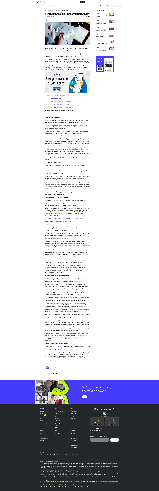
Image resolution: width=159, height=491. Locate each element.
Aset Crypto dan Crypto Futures (76, 481)
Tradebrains (56, 360)
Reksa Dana (58, 482)
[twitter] (86, 17)
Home (46, 10)
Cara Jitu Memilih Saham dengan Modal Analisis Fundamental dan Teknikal (69, 297)
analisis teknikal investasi (78, 309)
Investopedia (50, 360)
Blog (48, 10)
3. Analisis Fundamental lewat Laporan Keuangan (60, 99)
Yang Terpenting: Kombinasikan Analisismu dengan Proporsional (60, 105)
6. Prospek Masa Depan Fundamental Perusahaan (60, 104)
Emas (55, 481)
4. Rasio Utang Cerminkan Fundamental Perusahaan (60, 101)
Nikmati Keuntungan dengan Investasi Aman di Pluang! (61, 107)
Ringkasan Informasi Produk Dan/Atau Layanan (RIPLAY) (52, 484)
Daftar (85, 396)
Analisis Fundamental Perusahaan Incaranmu (56, 95)
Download (91, 396)
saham (83, 335)
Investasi (51, 10)
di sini (71, 338)
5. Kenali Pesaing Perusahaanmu (56, 102)
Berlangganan (115, 440)
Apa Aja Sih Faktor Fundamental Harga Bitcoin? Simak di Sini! (66, 218)
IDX (57, 210)
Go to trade (118, 2)
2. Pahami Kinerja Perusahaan (56, 98)
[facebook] (89, 16)
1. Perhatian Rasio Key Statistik (56, 96)
